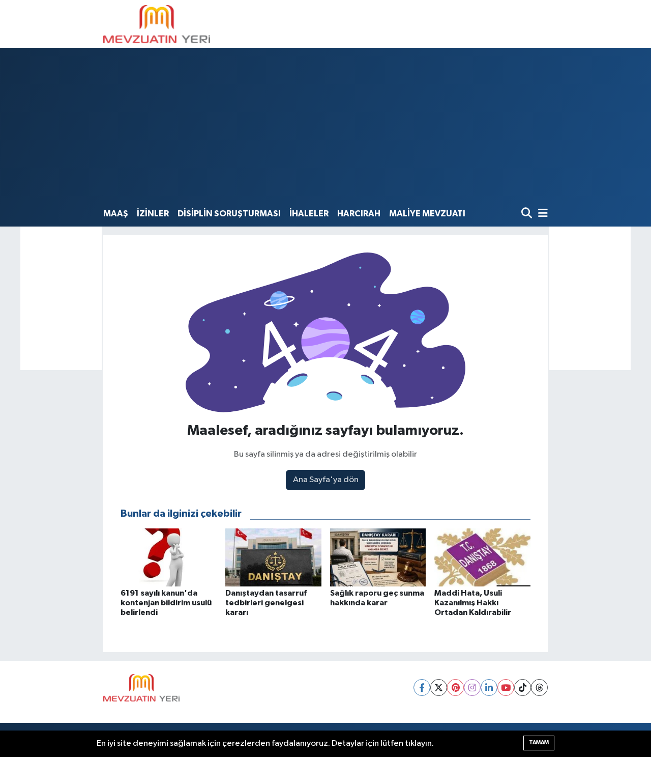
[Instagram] (472, 687)
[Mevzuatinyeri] (156, 24)
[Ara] (527, 214)
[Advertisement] (325, 126)
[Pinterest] (455, 687)
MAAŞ (115, 213)
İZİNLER (153, 213)
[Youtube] (505, 687)
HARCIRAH (358, 213)
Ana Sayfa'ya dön (326, 479)
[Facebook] (421, 687)
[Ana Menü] (541, 214)
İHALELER (309, 213)
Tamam (539, 742)
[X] (438, 687)
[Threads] (539, 687)
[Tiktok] (522, 687)
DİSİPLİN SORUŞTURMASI (229, 213)
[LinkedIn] (489, 687)
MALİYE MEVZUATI (427, 213)
